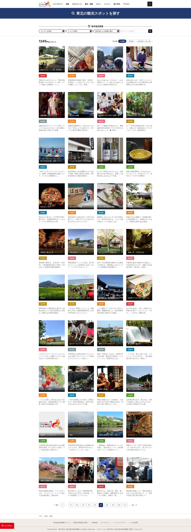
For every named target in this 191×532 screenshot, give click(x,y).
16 (95, 505)
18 (107, 505)
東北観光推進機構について (61, 522)
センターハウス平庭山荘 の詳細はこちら (110, 231)
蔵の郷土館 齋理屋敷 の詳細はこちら (110, 276)
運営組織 (94, 522)
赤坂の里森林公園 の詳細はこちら (51, 458)
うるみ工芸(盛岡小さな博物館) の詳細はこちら (81, 139)
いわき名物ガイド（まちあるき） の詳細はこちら (110, 48)
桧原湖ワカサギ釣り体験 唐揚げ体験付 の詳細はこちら (110, 94)
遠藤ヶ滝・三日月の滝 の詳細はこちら (139, 231)
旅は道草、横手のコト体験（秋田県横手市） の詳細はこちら (110, 459)
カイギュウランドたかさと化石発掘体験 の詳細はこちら (139, 413)
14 (83, 505)
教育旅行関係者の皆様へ (81, 522)
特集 (67, 4)
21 (125, 505)
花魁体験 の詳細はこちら (48, 93)
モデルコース (77, 4)
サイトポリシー (105, 522)
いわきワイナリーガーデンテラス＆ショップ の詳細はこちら (52, 322)
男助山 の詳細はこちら (47, 276)
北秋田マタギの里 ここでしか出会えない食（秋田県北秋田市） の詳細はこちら (139, 277)
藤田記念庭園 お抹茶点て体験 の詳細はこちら (139, 48)
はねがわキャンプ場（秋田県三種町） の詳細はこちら (52, 48)
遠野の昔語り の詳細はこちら (107, 367)
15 (89, 505)
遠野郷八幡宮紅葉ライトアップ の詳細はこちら (52, 231)
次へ (133, 505)
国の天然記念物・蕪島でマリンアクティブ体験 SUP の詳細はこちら (52, 139)
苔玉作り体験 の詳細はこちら (78, 93)
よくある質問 (134, 522)
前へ (57, 505)
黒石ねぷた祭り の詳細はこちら (50, 184)
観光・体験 (89, 4)
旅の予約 (117, 4)
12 (71, 505)
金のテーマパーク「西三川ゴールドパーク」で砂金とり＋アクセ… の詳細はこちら (81, 323)
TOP (40, 516)
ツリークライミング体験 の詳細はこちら (139, 94)
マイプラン (9, 526)
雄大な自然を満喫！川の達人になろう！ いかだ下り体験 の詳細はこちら (139, 369)
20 (119, 505)
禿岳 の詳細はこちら (75, 412)
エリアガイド (58, 4)
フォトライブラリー (120, 522)
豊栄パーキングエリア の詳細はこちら (110, 322)
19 (113, 505)
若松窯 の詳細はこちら (134, 139)
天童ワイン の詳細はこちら (107, 139)
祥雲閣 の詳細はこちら (134, 184)
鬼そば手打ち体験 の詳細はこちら (80, 184)
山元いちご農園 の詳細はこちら (50, 367)
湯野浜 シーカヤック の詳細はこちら (52, 413)
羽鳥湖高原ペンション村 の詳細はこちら (81, 231)
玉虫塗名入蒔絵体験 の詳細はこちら (81, 47)
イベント (107, 4)
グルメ (98, 4)
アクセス (126, 4)
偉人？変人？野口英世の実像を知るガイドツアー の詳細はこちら (81, 459)
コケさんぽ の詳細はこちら (78, 367)
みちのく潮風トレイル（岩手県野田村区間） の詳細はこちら (81, 276)
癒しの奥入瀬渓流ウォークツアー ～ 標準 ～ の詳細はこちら (139, 322)
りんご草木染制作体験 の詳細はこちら (110, 185)
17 (101, 505)
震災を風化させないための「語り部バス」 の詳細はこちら (139, 459)
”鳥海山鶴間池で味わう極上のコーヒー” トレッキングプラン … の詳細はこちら (110, 414)
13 (77, 505)
